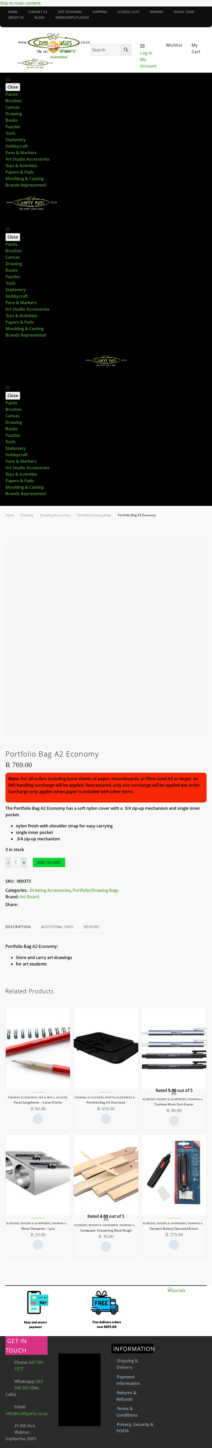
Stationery (15, 139)
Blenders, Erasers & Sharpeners (165, 1099)
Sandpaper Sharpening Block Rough (106, 1230)
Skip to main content (20, 3)
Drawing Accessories (55, 515)
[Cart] (194, 39)
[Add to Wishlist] (73, 862)
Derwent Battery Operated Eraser (174, 1228)
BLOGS (39, 17)
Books (11, 120)
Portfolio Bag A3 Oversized (106, 1102)
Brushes (13, 101)
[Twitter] (29, 904)
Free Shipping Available (63, 50)
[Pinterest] (37, 904)
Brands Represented (25, 185)
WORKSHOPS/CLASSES (72, 17)
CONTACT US (37, 12)
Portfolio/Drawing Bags (94, 515)
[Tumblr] (45, 904)
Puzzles (12, 127)
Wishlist (174, 45)
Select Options (174, 1121)
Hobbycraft (16, 146)
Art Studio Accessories (27, 159)
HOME (13, 12)
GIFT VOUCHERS (70, 12)
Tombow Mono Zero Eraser (174, 1104)
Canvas (12, 107)
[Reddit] (60, 904)
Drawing (13, 114)
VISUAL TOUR (184, 12)
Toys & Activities (21, 165)
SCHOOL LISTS (128, 12)
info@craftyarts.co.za (26, 1413)
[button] (7, 222)
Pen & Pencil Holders (53, 1097)
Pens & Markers (21, 152)
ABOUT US (16, 17)
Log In (146, 53)
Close (12, 87)
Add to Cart (49, 862)
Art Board (29, 897)
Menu (142, 46)
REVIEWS (156, 12)
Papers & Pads (19, 172)
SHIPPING (100, 12)
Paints (11, 94)
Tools (10, 133)
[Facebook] (7, 23)
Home (9, 515)
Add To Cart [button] (38, 1119)
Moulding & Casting (24, 178)
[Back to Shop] (204, 753)
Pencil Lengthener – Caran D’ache (38, 1102)
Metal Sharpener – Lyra (38, 1228)
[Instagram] (17, 23)
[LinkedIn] (53, 904)
